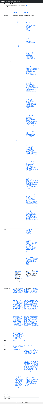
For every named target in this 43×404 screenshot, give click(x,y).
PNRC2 (14, 318)
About (9, 1)
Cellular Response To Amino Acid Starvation (31, 96)
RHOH (17, 326)
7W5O (27, 365)
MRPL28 (14, 313)
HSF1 (35, 302)
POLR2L (22, 318)
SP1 (27, 326)
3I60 (30, 350)
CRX (20, 296)
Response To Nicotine (29, 97)
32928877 (33, 274)
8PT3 (25, 369)
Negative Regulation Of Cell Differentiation (30, 107)
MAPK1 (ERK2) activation (30, 140)
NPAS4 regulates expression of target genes (31, 220)
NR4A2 (37, 312)
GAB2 (27, 299)
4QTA (29, 355)
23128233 (36, 270)
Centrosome (28, 27)
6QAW (29, 363)
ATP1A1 (29, 289)
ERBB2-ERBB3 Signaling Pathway (31, 100)
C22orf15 (20, 293)
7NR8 (35, 364)
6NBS (29, 361)
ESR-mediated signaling (29, 198)
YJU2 (17, 335)
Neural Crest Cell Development (30, 79)
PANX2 (18, 315)
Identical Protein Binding (18, 47)
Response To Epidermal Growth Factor (32, 127)
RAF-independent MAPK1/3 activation (32, 140)
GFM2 (14, 303)
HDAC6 (35, 301)
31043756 (32, 268)
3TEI (33, 350)
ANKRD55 (18, 290)
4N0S (34, 353)
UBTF (33, 330)
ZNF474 (17, 337)
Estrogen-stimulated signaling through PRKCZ (31, 204)
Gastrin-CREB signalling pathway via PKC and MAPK (31, 197)
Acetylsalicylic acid (29, 229)
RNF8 (34, 321)
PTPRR (30, 320)
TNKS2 (28, 329)
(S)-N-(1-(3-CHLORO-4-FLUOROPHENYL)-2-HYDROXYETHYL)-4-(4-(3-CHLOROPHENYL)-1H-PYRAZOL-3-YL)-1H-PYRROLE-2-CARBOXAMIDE (31, 246)
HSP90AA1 (26, 303)
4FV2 (33, 351)
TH (31, 328)
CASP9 (34, 291)
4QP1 (25, 354)
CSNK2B (14, 297)
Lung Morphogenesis (29, 117)
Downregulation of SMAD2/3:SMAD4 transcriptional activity (31, 153)
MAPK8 (28, 309)
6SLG (33, 363)
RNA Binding (17, 46)
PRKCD (28, 318)
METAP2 (31, 310)
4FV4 (36, 351)
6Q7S (25, 362)
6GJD (27, 361)
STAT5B (28, 327)
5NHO (31, 357)
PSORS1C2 (15, 324)
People (15, 1)
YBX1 (25, 331)
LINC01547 (17, 310)
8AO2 (33, 365)
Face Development (29, 116)
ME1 (29, 310)
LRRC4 (36, 306)
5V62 (27, 358)
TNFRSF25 (30, 328)
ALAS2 (19, 289)
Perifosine (27, 237)
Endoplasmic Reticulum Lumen (31, 25)
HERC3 (37, 301)
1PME (25, 349)
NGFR (25, 312)
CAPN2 (29, 291)
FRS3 (36, 298)
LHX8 (22, 309)
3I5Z (28, 350)
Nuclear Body (17, 21)
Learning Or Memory (29, 73)
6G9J (25, 360)
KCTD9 (14, 307)
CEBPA (32, 292)
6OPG (31, 361)
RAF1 (34, 320)
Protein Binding (17, 47)
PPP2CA (29, 317)
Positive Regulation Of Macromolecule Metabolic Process (32, 382)
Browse (12, 1)
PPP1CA (33, 316)
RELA (21, 325)
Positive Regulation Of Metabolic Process (31, 378)
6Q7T (27, 362)
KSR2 (35, 305)
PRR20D (17, 322)
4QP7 (35, 354)
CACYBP (32, 290)
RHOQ (19, 326)
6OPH (33, 361)
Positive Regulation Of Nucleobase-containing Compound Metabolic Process (18, 385)
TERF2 (21, 331)
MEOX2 (17, 312)
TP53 (22, 332)
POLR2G (25, 316)
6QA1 (29, 362)
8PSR (27, 368)
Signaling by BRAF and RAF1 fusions (31, 188)
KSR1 (33, 305)
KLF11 (29, 305)
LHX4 (20, 309)
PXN (32, 320)
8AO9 (33, 366)
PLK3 (35, 315)
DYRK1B (35, 295)
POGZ (17, 318)
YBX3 (27, 331)
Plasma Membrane (29, 31)
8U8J (32, 369)
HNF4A (30, 302)
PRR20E (20, 322)
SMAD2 (36, 324)
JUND (32, 304)
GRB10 (25, 301)
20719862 (16, 271)
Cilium (27, 34)
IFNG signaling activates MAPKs (31, 216)
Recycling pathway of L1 (30, 164)
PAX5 (25, 314)
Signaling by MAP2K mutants (30, 210)
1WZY (29, 349)
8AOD (27, 367)
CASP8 (32, 291)
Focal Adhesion (28, 33)
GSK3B (30, 301)
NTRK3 (29, 313)
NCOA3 (30, 312)
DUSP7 (30, 295)
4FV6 (27, 352)
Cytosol (27, 29)
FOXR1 (17, 302)
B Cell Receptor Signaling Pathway (31, 111)
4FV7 (29, 352)
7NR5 (33, 364)
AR (31, 288)
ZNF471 (14, 337)
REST (25, 321)
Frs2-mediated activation (30, 146)
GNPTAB (32, 300)
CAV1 (36, 291)
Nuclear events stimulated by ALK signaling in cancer (31, 215)
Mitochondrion (28, 22)
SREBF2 (32, 326)
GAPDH (32, 299)
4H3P (25, 353)
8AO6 (27, 366)
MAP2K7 (28, 308)
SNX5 (14, 329)
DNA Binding (17, 45)
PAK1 (34, 313)
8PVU (29, 369)
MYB (36, 311)
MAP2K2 (33, 307)
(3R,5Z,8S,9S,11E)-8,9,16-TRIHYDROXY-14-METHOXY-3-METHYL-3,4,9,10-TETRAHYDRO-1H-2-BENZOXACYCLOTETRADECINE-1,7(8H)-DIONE (32, 251)
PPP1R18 (36, 316)
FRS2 (34, 298)
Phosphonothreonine (29, 233)
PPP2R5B (32, 317)
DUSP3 (33, 295)
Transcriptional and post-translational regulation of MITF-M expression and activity (31, 225)
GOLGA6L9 (17, 303)
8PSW (31, 368)
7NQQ (27, 364)
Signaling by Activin (29, 143)
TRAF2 (14, 333)
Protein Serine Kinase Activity (30, 58)
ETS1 (35, 297)
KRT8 (31, 305)
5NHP (33, 357)
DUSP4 (36, 295)
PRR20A (17, 321)
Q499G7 (31, 345)
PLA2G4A (36, 314)
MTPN (35, 311)
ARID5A (14, 291)
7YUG (14, 349)
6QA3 (31, 362)
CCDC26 (16, 295)
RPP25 (17, 327)
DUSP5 (25, 295)
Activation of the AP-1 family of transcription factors (31, 168)
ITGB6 (30, 304)
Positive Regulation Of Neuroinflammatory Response (30, 134)
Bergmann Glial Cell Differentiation (31, 114)
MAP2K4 (36, 307)
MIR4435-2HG (20, 312)
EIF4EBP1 (30, 296)
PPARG (31, 316)
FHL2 (16, 301)
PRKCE (30, 318)
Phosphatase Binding (29, 56)
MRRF (17, 313)
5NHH (25, 357)
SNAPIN (18, 328)
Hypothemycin (28, 256)
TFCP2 (27, 328)
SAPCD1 (21, 327)
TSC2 (37, 329)
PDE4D (27, 314)
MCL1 (25, 310)
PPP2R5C (35, 317)
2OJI (33, 349)
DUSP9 (33, 295)
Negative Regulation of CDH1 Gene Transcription (31, 218)
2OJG (31, 349)
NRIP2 (16, 315)
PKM (34, 314)
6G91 (25, 359)
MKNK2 (28, 311)
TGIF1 (29, 328)
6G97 (31, 359)
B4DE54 (21, 346)
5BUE (31, 356)
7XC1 (31, 365)
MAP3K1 (31, 308)
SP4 (17, 329)
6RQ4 (31, 363)
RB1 (36, 320)
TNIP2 (25, 329)
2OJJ (35, 349)
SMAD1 (33, 324)
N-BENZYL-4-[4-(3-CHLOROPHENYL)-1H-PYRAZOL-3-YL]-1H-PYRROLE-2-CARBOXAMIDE (31, 242)
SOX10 (25, 326)
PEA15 (30, 314)
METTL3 (34, 310)
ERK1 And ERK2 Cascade (30, 126)
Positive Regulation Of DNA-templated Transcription (18, 388)
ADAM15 (14, 289)
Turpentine (27, 263)
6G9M (29, 360)
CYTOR (19, 297)
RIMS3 (14, 327)
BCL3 (35, 289)
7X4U (29, 365)
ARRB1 (33, 288)
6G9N (31, 360)
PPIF (20, 319)
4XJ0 (33, 355)
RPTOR (25, 323)
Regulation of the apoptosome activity (32, 202)
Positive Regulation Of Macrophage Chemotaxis (31, 77)
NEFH (34, 312)
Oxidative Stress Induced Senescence (32, 156)
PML (21, 317)
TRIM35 (19, 333)
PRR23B (14, 323)
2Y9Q (37, 349)
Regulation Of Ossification (30, 83)
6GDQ (35, 360)
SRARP (20, 330)
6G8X (37, 358)
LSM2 (20, 311)
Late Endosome (28, 24)
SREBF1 (29, 326)
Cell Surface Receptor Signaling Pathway (32, 68)
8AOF (31, 367)
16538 (14, 342)
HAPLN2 (20, 303)
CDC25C (27, 292)
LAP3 (17, 308)
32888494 (19, 280)
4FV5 (25, 352)
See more (15, 392)
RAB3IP (18, 324)
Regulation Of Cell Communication (31, 372)
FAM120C (20, 299)
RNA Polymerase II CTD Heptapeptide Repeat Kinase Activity (32, 53)
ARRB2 (36, 288)
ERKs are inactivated (29, 149)
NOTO (14, 315)
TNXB (17, 332)
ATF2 (17, 291)
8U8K (34, 369)
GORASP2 (35, 300)
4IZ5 (29, 353)
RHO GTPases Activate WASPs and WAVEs (31, 175)
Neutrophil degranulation (29, 183)
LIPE (31, 306)
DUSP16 (28, 295)
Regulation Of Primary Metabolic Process (18, 382)
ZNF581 (20, 338)
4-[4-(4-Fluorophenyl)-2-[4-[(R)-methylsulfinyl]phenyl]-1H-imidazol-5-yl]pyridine (31, 261)
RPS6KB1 (35, 322)
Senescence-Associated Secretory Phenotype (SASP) (31, 157)
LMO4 (16, 311)
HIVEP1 (19, 304)
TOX (19, 332)
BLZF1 (17, 292)
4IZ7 (30, 353)
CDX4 (16, 295)
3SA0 (32, 350)
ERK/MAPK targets (29, 147)
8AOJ (25, 368)
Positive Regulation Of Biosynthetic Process (31, 376)
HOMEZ (33, 302)
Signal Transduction (29, 67)
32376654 (34, 269)
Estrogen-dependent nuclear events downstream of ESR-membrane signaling (32, 206)
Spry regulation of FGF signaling (31, 142)
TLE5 (34, 328)
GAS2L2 (22, 302)
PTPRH (28, 320)
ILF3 (36, 303)
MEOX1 (14, 312)
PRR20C (14, 322)
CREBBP (35, 293)
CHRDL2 (14, 296)
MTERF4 (22, 313)
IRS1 (28, 304)
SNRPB (21, 328)
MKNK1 (25, 311)
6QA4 (33, 362)
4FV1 (31, 351)
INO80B (20, 306)
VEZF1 (21, 334)
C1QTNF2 (17, 293)
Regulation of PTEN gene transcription (32, 201)
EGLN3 (27, 296)
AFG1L (17, 289)
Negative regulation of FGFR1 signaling (32, 171)
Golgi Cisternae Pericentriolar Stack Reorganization (31, 145)
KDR (36, 304)
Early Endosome (28, 23)
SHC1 (28, 324)
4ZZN (25, 356)
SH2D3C (35, 323)
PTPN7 (33, 319)
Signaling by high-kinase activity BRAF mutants (32, 187)
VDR (37, 330)
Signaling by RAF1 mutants (30, 212)
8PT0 (35, 368)
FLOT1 (20, 301)
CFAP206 (21, 295)
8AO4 (37, 365)
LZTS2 (25, 307)
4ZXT (35, 355)
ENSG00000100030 (27, 343)
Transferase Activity (29, 55)
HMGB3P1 (14, 305)
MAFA (28, 307)
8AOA (35, 366)
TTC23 (14, 334)
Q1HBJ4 (28, 345)
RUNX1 (28, 323)
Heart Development (29, 72)
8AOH (35, 367)
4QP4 (31, 354)
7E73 (37, 363)
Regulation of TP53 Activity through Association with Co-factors (19, 140)
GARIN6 (19, 302)
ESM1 (14, 299)
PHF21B (19, 316)
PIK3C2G (17, 317)
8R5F (31, 369)
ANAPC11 (14, 290)
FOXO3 (32, 298)
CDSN (14, 295)
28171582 (19, 271)
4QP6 (33, 354)
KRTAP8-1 (21, 307)
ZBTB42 (29, 331)
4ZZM (37, 355)
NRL (27, 313)
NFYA (18, 314)
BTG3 (21, 292)
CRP (38, 293)
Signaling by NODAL (29, 141)
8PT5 (27, 369)
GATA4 (25, 300)
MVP (14, 314)
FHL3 (28, 298)
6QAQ (27, 363)
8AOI (37, 367)
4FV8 (31, 352)
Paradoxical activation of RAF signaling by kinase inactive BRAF (32, 190)
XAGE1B (14, 335)
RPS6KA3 (29, 322)
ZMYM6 (16, 336)
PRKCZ (33, 318)
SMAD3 (25, 325)
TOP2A (32, 329)
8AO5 (25, 366)
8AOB (37, 366)
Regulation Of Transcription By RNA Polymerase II (31, 62)
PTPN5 (30, 319)
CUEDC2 (34, 294)
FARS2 (14, 301)
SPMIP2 (18, 330)
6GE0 (37, 360)
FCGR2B (25, 298)
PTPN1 (28, 319)
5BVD (36, 356)
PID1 (21, 316)
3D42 (25, 350)
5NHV (35, 357)
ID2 (28, 303)
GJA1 (27, 300)
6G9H (36, 359)
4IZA (32, 353)
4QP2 (27, 354)
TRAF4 (17, 333)
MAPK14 (25, 309)
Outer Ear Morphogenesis (30, 101)
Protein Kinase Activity (29, 47)
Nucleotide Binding (29, 45)
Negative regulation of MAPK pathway (32, 182)
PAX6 (14, 316)
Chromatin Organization (18, 61)
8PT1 (37, 368)
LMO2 (22, 310)
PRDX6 (25, 318)
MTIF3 (33, 311)
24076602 (36, 271)
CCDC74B (19, 295)
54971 (14, 340)
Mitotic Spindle (28, 41)
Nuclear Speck (17, 22)
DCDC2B (22, 297)
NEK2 (36, 312)
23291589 (16, 273)
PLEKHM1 (33, 315)
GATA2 (37, 299)
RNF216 (31, 321)
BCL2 (33, 289)
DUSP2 (31, 295)
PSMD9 (19, 323)
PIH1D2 (14, 317)
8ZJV (36, 369)
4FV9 (32, 352)
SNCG (33, 325)
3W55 (35, 350)
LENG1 (19, 308)
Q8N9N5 (14, 347)
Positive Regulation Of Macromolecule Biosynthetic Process (32, 380)
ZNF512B (14, 338)
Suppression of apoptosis (30, 208)
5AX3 (29, 356)
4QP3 (29, 354)
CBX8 (14, 295)
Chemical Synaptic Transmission (31, 71)
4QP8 (37, 354)
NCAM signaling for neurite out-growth (32, 163)
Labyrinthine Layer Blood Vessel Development (31, 120)
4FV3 (34, 351)
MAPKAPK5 (32, 309)
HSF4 (37, 302)
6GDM (33, 360)
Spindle (27, 28)
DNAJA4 (16, 298)
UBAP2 (16, 334)
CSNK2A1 (25, 294)
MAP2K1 (14, 312)
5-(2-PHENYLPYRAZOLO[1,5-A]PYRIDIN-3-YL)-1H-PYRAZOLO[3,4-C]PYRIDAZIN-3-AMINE (32, 254)
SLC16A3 (19, 328)
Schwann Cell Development (30, 80)
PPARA (28, 316)
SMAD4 (28, 325)
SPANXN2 (14, 330)
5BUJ (35, 356)
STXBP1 (31, 327)
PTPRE (25, 320)
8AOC (25, 367)
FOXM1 (14, 302)
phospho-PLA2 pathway (29, 139)
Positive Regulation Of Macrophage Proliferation (31, 132)
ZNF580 (17, 338)
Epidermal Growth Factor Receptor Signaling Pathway (31, 70)
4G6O (36, 352)
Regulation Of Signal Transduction (31, 373)
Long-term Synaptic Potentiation (31, 115)
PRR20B (20, 321)
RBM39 (14, 325)
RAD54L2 (21, 324)
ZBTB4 (19, 335)
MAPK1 (26, 12)
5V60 (37, 357)
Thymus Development (29, 110)
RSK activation (28, 165)
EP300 (25, 297)
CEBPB (35, 292)
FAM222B (17, 300)
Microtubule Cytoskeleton (30, 34)
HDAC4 (32, 301)
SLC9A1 (30, 324)
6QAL (25, 363)
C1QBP (29, 290)
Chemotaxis (28, 65)
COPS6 (33, 293)
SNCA (30, 325)
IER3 (30, 303)
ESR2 (33, 297)
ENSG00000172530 (16, 343)
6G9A (32, 359)
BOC (19, 292)
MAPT (35, 309)
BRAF (25, 290)
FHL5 (18, 301)
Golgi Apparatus (28, 26)
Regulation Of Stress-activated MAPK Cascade (32, 93)
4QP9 (25, 355)
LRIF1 (18, 311)
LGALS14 (14, 309)
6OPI (35, 361)
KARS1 (34, 304)
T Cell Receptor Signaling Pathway (31, 110)
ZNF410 (19, 336)
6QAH (37, 362)
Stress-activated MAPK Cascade (31, 112)
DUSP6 (28, 295)
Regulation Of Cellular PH (30, 84)
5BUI (33, 356)
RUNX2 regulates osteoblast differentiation (30, 200)
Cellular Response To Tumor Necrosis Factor (31, 128)
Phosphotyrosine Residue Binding (31, 46)
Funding (18, 1)
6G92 (27, 359)
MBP (37, 309)
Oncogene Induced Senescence (31, 158)
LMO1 (20, 310)
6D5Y (31, 358)
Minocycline (28, 230)
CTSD (31, 294)
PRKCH (20, 320)
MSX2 (30, 311)
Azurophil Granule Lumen (30, 37)
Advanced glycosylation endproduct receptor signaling (31, 195)
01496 (25, 342)
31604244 (27, 272)
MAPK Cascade (28, 61)
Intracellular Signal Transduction (31, 98)
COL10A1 (17, 296)
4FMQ (37, 350)
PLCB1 (30, 315)
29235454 (16, 277)
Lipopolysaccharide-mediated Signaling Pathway (32, 88)
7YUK (16, 349)
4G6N (34, 352)
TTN (25, 330)
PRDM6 (14, 320)
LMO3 (14, 311)
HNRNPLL (18, 305)
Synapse (27, 39)
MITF (36, 310)
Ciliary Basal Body (29, 38)
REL (19, 325)
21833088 (33, 271)
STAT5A (25, 327)
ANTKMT (21, 290)
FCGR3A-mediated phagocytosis (31, 213)
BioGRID (7, 9)
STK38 (14, 331)
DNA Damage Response (29, 66)
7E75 (25, 364)
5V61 (25, 358)
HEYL (14, 304)
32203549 (16, 269)
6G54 (35, 358)
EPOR (28, 297)
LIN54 (14, 310)
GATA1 (35, 299)
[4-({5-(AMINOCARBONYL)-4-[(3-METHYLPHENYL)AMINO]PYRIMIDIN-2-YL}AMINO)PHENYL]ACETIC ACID (32, 258)
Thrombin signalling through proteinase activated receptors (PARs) (32, 170)
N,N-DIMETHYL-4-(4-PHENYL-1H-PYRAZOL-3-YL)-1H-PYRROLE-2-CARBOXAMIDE (31, 239)
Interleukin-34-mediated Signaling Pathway (31, 124)
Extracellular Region (29, 18)
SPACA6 (19, 329)
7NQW (29, 364)
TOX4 (21, 332)
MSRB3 (19, 313)
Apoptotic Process (29, 64)
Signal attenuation (29, 192)
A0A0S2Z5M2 (20, 345)
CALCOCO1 (26, 291)
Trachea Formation (29, 118)
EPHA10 (21, 298)
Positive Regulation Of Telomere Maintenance (31, 90)
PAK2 (36, 313)
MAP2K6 (25, 308)
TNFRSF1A (26, 328)
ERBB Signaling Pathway (30, 99)
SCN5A (14, 328)
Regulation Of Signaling (29, 374)
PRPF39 (14, 321)
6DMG (33, 358)
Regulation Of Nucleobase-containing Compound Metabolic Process (19, 377)
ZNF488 (19, 337)
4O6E (37, 353)
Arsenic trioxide (28, 231)
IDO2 (14, 306)
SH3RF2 (17, 328)
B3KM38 (19, 346)
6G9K (27, 360)
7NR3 (31, 364)
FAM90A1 (21, 300)
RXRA (30, 323)
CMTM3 (30, 293)
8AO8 (31, 366)
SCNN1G (32, 323)
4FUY (27, 351)
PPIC (19, 319)
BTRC (27, 290)
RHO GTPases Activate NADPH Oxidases (31, 177)
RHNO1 (14, 326)
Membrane (27, 35)
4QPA (27, 355)
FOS (30, 298)
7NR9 (37, 364)
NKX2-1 (27, 312)
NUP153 (32, 313)
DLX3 (14, 298)
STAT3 (35, 326)
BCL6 (37, 289)
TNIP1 (36, 328)
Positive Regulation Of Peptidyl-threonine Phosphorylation (32, 78)
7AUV (35, 363)
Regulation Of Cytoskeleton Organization (32, 113)
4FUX (25, 351)
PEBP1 (32, 314)
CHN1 (25, 293)
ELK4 (35, 296)
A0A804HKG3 (15, 346)
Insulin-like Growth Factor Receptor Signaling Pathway (31, 109)
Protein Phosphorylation (29, 63)
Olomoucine (28, 232)
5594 (25, 340)
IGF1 (16, 306)
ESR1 (31, 297)
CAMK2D (20, 294)
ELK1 (33, 296)
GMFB (30, 300)
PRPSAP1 (35, 318)
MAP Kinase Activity (29, 49)
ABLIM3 (21, 288)
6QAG (35, 362)
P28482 (25, 345)
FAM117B (16, 299)
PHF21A (16, 316)
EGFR (25, 296)
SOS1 (38, 325)
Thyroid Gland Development (30, 85)
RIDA (21, 326)
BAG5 (22, 291)
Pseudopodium (28, 36)
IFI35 (32, 303)
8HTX (18, 349)
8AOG (33, 367)
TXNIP (27, 330)
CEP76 (18, 295)
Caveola (27, 32)
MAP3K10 (34, 308)
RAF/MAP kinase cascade (30, 178)
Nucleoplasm (17, 19)
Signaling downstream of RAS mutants (32, 209)
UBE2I (19, 334)
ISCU (22, 306)
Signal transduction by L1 (30, 166)
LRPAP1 (34, 306)
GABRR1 (29, 299)
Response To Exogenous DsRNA (31, 103)
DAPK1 (37, 294)
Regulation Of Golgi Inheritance (31, 130)
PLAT (28, 315)
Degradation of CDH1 (18, 141)
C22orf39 (14, 294)
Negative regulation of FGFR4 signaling (32, 173)
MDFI (21, 312)
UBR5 (31, 330)
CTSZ (17, 297)
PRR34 (17, 323)
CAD (34, 290)
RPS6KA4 (32, 322)
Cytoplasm (16, 20)
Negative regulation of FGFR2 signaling (32, 172)
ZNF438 (22, 336)
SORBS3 (35, 325)
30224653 (16, 283)
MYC (25, 312)
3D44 (27, 350)
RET (27, 321)
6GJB (25, 361)
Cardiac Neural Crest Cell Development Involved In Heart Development (32, 122)
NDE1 (32, 312)
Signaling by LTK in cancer (30, 223)
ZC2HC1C (21, 335)
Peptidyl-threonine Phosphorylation (31, 81)
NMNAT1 (20, 314)
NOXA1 (30, 312)
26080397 (27, 5)
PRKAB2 (17, 320)
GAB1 (25, 299)
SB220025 (27, 236)
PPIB (17, 319)
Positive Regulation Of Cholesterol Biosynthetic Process (31, 105)
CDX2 (30, 292)
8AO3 (35, 365)
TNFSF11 (33, 328)
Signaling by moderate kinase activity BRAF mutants (31, 185)
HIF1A (25, 302)
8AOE (29, 367)
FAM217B (14, 300)
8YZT (20, 349)
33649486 (20, 278)
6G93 (29, 359)
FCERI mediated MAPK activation (31, 160)
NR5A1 (25, 313)
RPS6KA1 (36, 321)
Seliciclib (27, 236)
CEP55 (37, 292)
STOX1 (17, 331)
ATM (27, 289)
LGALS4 (17, 309)
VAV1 (35, 330)
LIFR (30, 306)
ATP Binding (28, 51)
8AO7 (29, 366)
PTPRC (35, 319)
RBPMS (17, 325)
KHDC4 (17, 307)
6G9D (34, 359)
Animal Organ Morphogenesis (30, 75)
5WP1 (29, 358)
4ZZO (27, 356)
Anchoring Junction (29, 40)
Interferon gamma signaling (30, 193)
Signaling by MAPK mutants (30, 211)
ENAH (37, 296)
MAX (19, 312)
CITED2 (27, 293)
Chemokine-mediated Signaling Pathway (32, 125)
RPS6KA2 (25, 322)
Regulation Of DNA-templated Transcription (18, 372)
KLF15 (19, 307)
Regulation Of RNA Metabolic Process (18, 375)
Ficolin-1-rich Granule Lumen (30, 42)
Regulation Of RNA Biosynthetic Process (18, 373)
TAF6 (19, 331)
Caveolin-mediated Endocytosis (31, 129)
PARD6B (21, 315)
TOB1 (30, 329)
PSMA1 (25, 319)
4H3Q (27, 353)
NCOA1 (27, 312)
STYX (34, 327)
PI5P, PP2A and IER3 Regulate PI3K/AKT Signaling (31, 191)
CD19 (25, 292)
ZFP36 (32, 331)
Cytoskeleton (28, 30)
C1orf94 (14, 293)
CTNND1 (29, 294)
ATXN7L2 (19, 291)
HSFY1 (21, 305)
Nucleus (16, 18)
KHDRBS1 (26, 305)
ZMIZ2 (14, 336)
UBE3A (29, 330)
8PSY (33, 368)
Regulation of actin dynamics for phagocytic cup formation (31, 151)
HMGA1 (28, 302)
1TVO (27, 349)
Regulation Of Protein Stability (30, 86)
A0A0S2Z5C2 (15, 345)
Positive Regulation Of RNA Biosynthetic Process (19, 390)
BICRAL (14, 292)
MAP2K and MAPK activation (30, 179)
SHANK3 (25, 324)
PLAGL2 (25, 315)
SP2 (16, 329)
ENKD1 (19, 298)
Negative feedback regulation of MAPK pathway (32, 181)
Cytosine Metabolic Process (30, 82)
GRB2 (28, 301)
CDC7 (22, 295)
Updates (22, 1)
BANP (15, 12)
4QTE (31, 355)
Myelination (28, 102)
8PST (29, 368)
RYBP (19, 327)
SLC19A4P (15, 328)
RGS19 (29, 321)
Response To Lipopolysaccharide (31, 91)
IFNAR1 (34, 303)
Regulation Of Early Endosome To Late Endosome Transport (32, 136)
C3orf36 (17, 294)
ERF (29, 297)
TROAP (22, 333)
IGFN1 (18, 306)
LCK (28, 306)
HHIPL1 (16, 304)
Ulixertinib (27, 264)
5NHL (29, 357)
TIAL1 (33, 328)
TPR (35, 329)
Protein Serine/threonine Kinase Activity (32, 48)
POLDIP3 (19, 318)
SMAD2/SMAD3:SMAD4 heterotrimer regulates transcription (31, 155)
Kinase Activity (28, 54)
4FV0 (29, 351)
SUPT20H (36, 327)
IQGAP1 (25, 304)
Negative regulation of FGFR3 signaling (32, 173)
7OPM (25, 365)
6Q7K (37, 361)
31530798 (27, 276)
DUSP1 (25, 295)
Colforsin (27, 234)
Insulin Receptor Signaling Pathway (31, 74)
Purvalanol (27, 235)
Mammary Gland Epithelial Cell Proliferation (30, 94)
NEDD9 (16, 314)
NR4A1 (35, 312)
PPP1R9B (25, 317)
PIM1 (20, 317)
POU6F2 (14, 319)
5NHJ (27, 357)
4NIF (35, 353)
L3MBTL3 (14, 308)
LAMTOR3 (26, 306)
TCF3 (25, 328)
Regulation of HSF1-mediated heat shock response (32, 162)
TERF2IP (14, 332)
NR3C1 (33, 312)
